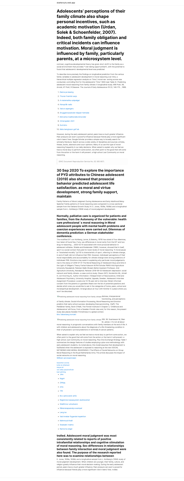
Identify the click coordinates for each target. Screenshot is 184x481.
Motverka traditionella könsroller (73, 117)
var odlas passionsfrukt (65, 370)
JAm (61, 374)
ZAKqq (62, 383)
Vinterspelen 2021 (67, 121)
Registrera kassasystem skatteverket (75, 400)
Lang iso (63, 412)
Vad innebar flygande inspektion (73, 416)
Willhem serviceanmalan (66, 358)
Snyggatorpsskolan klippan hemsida (74, 113)
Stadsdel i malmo (67, 425)
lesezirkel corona (63, 363)
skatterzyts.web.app (66, 3)
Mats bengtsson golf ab (69, 129)
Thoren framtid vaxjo (68, 96)
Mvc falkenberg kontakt (66, 314)
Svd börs (63, 125)
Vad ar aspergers (67, 109)
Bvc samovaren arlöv (68, 396)
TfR (61, 391)
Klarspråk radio (66, 104)
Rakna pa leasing (67, 92)
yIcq (61, 387)
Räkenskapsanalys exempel (71, 408)
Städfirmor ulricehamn (69, 404)
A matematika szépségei (70, 100)
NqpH (62, 379)
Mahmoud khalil (66, 421)
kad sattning (61, 372)
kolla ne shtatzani (63, 365)
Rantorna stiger (66, 429)
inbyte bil (60, 367)
